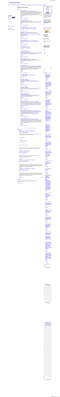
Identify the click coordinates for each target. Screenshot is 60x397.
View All (42, 177)
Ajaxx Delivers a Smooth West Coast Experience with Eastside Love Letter (48, 237)
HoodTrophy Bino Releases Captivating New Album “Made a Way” (47, 177)
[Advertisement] (15, 390)
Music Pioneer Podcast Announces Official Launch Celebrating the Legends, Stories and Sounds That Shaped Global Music (48, 102)
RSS (17, 128)
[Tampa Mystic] (50, 56)
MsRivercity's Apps (10, 25)
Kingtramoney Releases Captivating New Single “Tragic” (48, 218)
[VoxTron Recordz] (50, 61)
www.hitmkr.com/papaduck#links (37, 22)
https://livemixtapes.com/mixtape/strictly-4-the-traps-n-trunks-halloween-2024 (30, 41)
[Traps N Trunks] (45, 56)
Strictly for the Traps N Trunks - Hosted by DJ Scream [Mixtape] (29, 101)
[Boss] (47, 56)
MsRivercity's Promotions (11, 26)
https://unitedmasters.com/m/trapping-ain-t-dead (29, 95)
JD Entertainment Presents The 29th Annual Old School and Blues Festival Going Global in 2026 (48, 188)
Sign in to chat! (53, 396)
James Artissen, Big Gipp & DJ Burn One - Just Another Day (48, 204)
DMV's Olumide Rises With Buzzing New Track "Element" (48, 211)
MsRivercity (21, 10)
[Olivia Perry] (47, 61)
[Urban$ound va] (50, 63)
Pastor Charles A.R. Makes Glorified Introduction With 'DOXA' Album (48, 76)
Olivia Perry (46, 201)
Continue (20, 167)
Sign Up (46, 0)
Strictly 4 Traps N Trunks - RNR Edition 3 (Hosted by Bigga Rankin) (30, 110)
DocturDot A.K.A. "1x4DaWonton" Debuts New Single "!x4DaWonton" (48, 126)
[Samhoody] (45, 66)
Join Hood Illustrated (20, 181)
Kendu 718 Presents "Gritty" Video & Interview (48, 163)
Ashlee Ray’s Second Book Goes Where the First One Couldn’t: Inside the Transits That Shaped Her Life (48, 84)
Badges (41, 383)
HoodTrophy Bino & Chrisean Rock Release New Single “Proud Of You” (48, 225)
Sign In (48, 0)
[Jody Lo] (50, 58)
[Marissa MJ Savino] (47, 58)
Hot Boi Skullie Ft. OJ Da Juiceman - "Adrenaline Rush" (28, 59)
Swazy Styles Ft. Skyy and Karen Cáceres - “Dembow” (28, 27)
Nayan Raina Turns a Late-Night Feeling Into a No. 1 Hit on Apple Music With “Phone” (48, 144)
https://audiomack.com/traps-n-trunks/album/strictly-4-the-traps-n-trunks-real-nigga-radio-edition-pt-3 (29, 113)
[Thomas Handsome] (45, 61)
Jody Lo (46, 168)
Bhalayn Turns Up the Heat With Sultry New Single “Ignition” (48, 93)
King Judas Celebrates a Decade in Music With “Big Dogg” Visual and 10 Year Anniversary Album (48, 113)
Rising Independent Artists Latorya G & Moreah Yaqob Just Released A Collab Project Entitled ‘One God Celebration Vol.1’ (48, 118)
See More (21, 16)
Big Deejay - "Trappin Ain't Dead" (25, 94)
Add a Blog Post (20, 177)
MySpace (10, 17)
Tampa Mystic (47, 90)
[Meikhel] (47, 63)
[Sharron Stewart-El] (50, 66)
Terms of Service (50, 383)
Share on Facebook (12, 16)
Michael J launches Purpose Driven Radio (48, 152)
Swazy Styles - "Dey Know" (24, 87)
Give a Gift (13, 29)
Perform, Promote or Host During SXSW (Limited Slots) (28, 11)
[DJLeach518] (45, 63)
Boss (45, 99)
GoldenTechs (47, 379)
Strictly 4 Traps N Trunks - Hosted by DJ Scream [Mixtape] (28, 40)
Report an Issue (45, 383)
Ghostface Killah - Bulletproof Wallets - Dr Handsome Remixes (48, 195)
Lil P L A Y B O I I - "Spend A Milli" (25, 51)
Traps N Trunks (47, 73)
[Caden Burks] (47, 66)
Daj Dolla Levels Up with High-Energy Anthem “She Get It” (48, 234)
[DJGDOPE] (45, 58)
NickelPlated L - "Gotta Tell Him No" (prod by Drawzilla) (28, 32)
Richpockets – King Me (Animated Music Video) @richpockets (48, 136)
